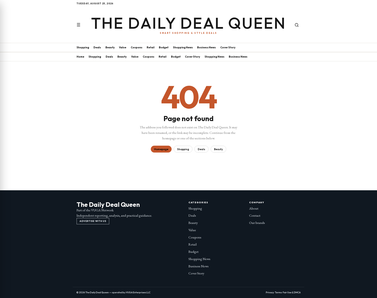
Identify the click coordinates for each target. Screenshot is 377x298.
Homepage (161, 149)
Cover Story (227, 47)
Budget (163, 47)
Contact (254, 215)
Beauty (110, 47)
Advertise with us (93, 221)
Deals (97, 47)
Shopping (83, 47)
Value (122, 47)
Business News (206, 47)
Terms (278, 292)
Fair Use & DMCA (292, 292)
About (253, 208)
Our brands (257, 223)
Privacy (270, 292)
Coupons (136, 47)
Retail (151, 47)
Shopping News (183, 47)
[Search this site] (296, 25)
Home (80, 56)
